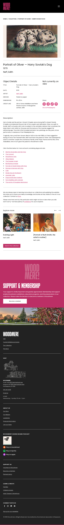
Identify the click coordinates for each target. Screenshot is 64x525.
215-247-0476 (7, 390)
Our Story (6, 411)
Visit (4, 338)
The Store (6, 348)
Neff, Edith (8, 72)
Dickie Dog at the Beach (13, 173)
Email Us (5, 393)
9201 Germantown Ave (16, 382)
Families (5, 487)
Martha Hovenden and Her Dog (16, 152)
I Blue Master (10, 159)
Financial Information (9, 421)
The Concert (10, 154)
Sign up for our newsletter (10, 511)
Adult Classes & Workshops (11, 493)
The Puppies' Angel (12, 161)
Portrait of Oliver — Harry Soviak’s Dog (31, 19)
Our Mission (6, 414)
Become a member (15, 301)
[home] (29, 6)
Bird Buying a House (12, 164)
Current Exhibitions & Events (11, 342)
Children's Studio (8, 490)
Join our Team (7, 424)
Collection (12, 19)
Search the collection (12, 246)
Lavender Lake (10, 175)
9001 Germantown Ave (17, 384)
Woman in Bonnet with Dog (14, 168)
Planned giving (7, 474)
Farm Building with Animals (14, 180)
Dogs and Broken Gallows (14, 178)
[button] (59, 6)
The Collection (7, 345)
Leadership (6, 418)
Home (5, 19)
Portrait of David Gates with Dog (16, 166)
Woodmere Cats (11, 157)
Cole (7, 171)
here (19, 196)
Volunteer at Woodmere (10, 467)
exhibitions (27, 202)
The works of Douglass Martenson (17, 182)
